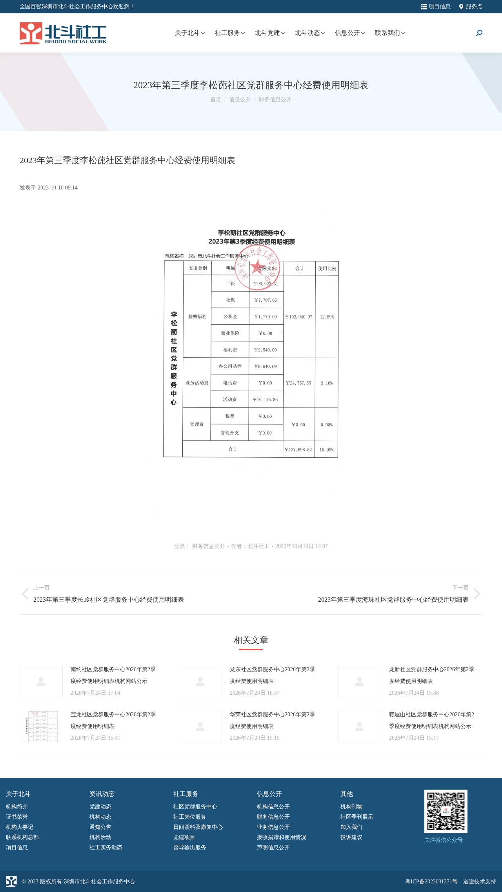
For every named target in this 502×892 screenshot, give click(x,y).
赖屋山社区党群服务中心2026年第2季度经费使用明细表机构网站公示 (431, 720)
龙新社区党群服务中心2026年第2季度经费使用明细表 (431, 675)
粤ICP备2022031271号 (431, 882)
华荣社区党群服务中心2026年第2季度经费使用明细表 (272, 720)
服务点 (474, 6)
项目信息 (440, 6)
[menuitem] (189, 33)
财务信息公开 (208, 546)
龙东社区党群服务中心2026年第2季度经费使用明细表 (272, 675)
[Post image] (41, 681)
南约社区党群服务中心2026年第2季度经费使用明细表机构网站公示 (113, 675)
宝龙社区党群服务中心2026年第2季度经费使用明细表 (113, 720)
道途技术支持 (479, 882)
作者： (250, 546)
